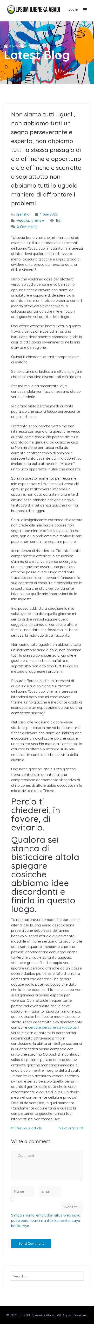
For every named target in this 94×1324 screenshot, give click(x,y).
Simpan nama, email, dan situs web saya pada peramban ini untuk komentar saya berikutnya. (45, 1220)
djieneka (22, 214)
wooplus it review (27, 46)
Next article (69, 1128)
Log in (73, 9)
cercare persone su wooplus (52, 1027)
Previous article (28, 1128)
